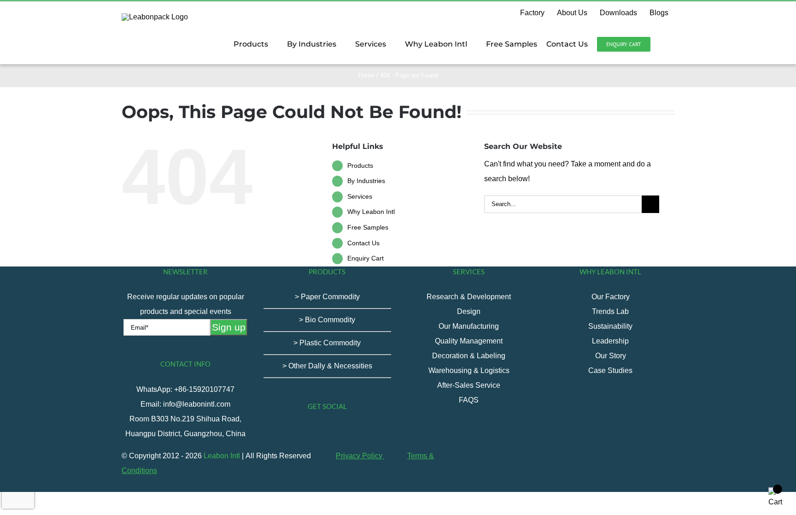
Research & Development (469, 297)
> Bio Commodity (327, 320)
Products (360, 165)
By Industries (366, 180)
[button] (662, 44)
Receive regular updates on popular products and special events (185, 304)
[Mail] (371, 432)
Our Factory (610, 297)
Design (468, 311)
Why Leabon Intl (371, 211)
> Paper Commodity (327, 297)
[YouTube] (321, 432)
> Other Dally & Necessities (327, 366)
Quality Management (469, 341)
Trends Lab (610, 311)
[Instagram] (333, 432)
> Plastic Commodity (327, 343)
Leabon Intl (222, 456)
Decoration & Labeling (468, 356)
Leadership (610, 341)
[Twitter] (308, 432)
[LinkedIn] (358, 432)
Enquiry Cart (365, 258)
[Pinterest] (346, 432)
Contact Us (363, 243)
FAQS (469, 400)
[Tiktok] (296, 432)
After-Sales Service (468, 385)
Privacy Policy (360, 456)
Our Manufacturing (469, 326)
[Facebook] (284, 432)
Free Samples (367, 227)
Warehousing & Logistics (468, 370)
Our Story (610, 356)
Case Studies (610, 370)
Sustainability (610, 326)
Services (359, 196)
